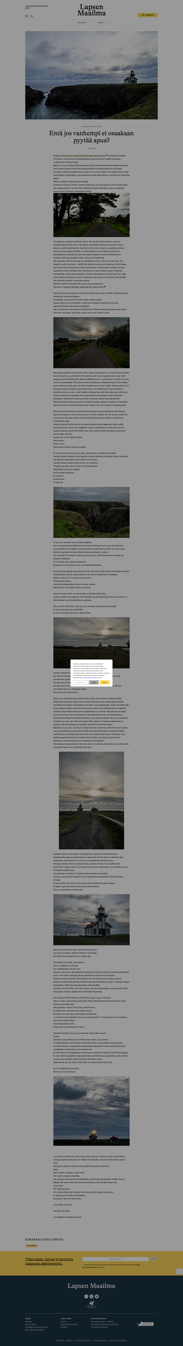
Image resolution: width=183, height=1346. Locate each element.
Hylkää (94, 682)
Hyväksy (104, 682)
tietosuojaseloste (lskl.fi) (90, 678)
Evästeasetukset (81, 682)
